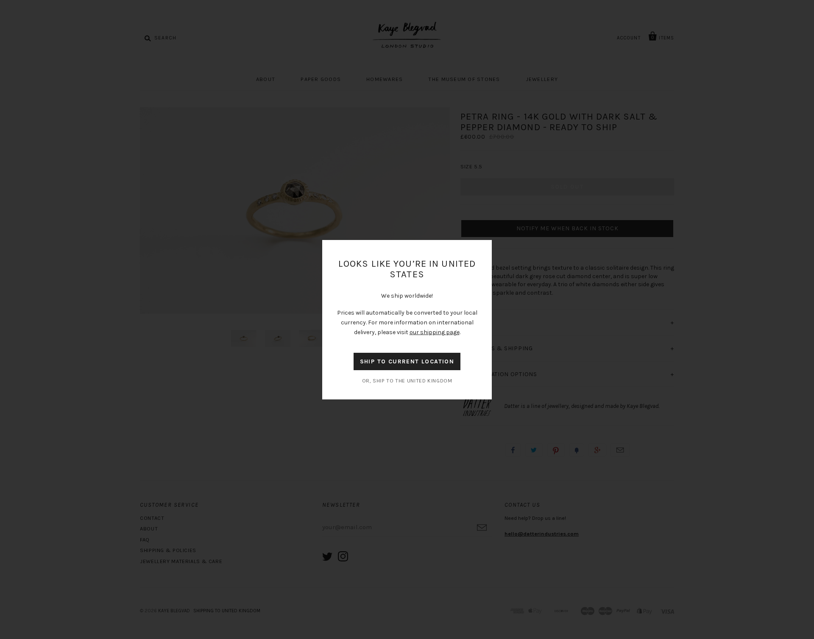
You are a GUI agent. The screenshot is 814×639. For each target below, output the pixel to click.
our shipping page (435, 332)
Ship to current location (407, 361)
